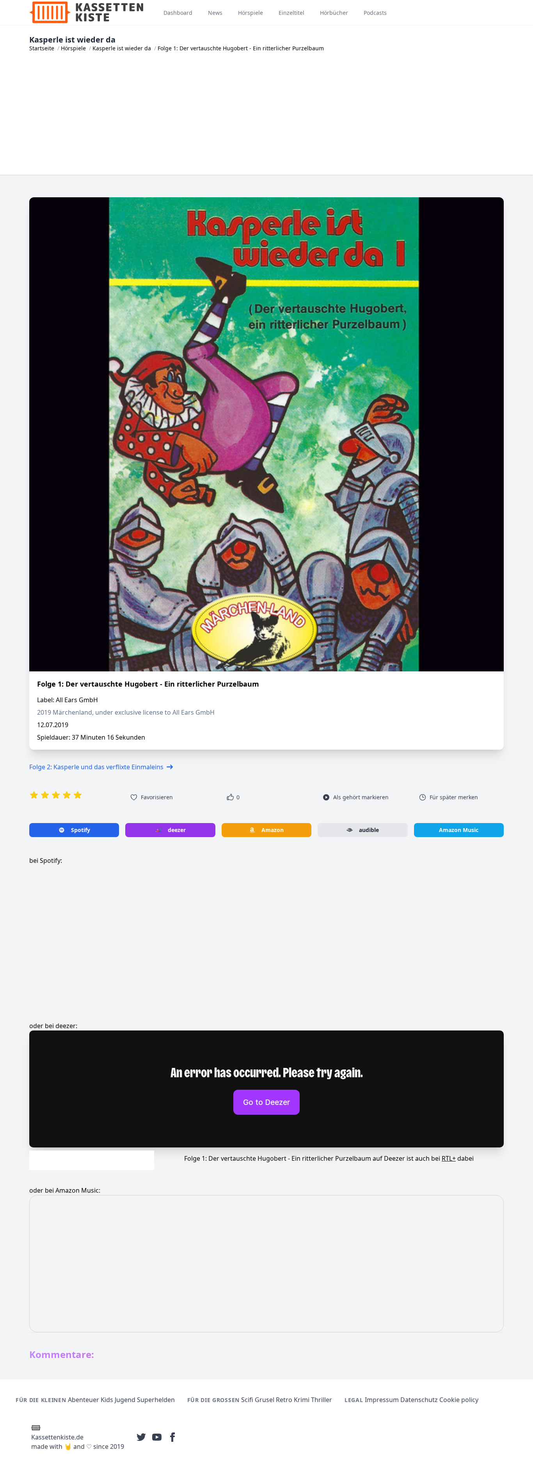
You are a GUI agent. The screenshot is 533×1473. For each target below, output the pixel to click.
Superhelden (156, 1399)
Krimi (301, 1399)
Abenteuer (83, 1399)
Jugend (125, 1399)
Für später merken (454, 797)
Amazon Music (458, 830)
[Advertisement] (266, 120)
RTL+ (449, 1158)
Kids (107, 1399)
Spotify (80, 830)
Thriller (321, 1399)
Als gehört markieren (361, 797)
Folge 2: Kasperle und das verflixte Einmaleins (96, 767)
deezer (177, 830)
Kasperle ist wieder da (121, 48)
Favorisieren (157, 797)
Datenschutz (419, 1399)
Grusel (264, 1399)
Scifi (247, 1399)
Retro (284, 1399)
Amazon (272, 830)
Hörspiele (73, 48)
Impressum (382, 1399)
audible (369, 830)
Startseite (41, 48)
